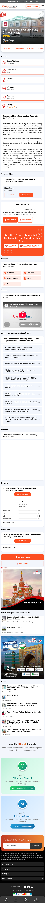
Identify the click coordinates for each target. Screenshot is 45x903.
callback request (31, 246)
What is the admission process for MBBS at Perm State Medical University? (21, 379)
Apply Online (11, 220)
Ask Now (22, 541)
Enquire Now (26, 220)
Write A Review (23, 494)
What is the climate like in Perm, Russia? (20, 364)
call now (11, 246)
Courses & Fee (19, 48)
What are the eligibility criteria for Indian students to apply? (20, 395)
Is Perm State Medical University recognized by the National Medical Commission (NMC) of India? (21, 419)
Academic (7, 48)
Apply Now (26, 195)
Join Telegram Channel (22, 826)
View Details (11, 195)
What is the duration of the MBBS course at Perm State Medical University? (21, 410)
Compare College (23, 557)
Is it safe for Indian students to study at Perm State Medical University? (19, 348)
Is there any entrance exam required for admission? (19, 387)
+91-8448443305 (14, 1)
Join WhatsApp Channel (22, 788)
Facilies (40, 48)
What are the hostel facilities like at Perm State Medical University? (20, 371)
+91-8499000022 (31, 1)
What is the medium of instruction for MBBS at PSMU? (21, 403)
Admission (30, 48)
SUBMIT (35, 846)
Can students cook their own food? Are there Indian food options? (21, 356)
